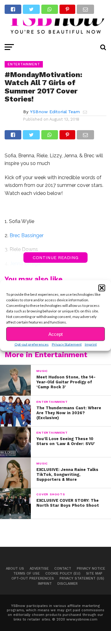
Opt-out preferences (31, 344)
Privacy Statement (67, 344)
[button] (102, 288)
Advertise (39, 569)
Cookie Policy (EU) (62, 573)
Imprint (91, 344)
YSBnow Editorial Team (55, 111)
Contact (62, 569)
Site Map (94, 573)
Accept (55, 333)
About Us (15, 569)
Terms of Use (26, 573)
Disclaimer (67, 584)
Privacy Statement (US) (82, 578)
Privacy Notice (91, 569)
